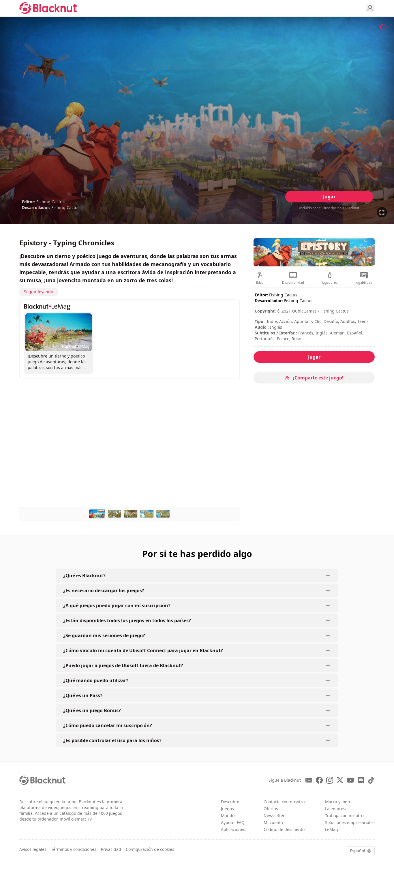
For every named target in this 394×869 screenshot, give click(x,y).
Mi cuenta (273, 822)
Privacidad (111, 849)
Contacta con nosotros (285, 801)
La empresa (336, 808)
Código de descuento (284, 829)
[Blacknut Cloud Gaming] (48, 8)
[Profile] (370, 8)
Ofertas (271, 808)
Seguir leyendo (38, 291)
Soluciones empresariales (350, 822)
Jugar (329, 196)
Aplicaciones (233, 829)
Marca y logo (337, 801)
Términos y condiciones (73, 849)
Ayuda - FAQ (233, 822)
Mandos (229, 815)
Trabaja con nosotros (345, 815)
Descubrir (230, 801)
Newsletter (274, 815)
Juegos (227, 808)
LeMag (331, 829)
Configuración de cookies (150, 849)
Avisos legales (32, 849)
